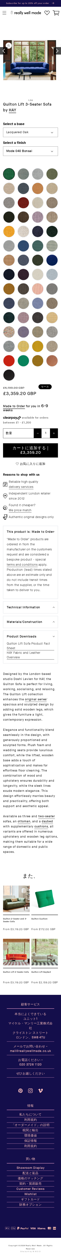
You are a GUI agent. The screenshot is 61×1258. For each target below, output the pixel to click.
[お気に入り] (47, 12)
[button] (4, 12)
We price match (20, 510)
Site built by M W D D (30, 1252)
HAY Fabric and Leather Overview (23, 655)
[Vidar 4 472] (38, 361)
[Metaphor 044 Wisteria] (38, 217)
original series (36, 699)
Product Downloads (21, 636)
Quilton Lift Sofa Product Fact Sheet (28, 646)
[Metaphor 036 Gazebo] (52, 217)
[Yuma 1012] (9, 318)
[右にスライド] (57, 51)
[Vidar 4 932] (23, 361)
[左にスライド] (3, 51)
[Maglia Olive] (23, 217)
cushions (41, 826)
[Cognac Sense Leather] (52, 361)
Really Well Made (34, 1246)
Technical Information (23, 607)
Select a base (13, 124)
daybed (47, 821)
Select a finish (14, 142)
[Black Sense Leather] (9, 375)
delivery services (21, 487)
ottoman (24, 821)
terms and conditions (22, 565)
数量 (9, 433)
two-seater (46, 816)
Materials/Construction (24, 622)
